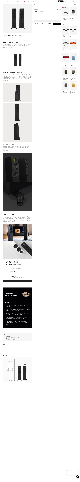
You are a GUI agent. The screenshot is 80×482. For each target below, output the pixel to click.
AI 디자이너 (61, 1)
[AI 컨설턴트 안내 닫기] (78, 470)
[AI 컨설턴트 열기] (77, 476)
